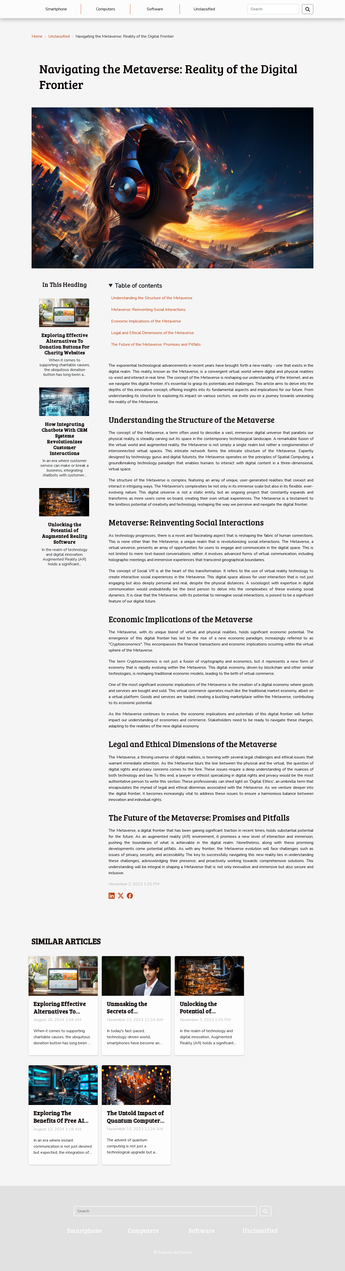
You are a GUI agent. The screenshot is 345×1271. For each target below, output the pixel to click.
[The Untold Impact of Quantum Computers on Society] (136, 1085)
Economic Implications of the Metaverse (146, 321)
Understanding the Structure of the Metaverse (151, 298)
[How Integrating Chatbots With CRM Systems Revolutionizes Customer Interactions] (64, 401)
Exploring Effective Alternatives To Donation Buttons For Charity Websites (64, 344)
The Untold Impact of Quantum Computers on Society (135, 1120)
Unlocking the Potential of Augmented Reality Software (64, 533)
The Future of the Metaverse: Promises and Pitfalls (156, 344)
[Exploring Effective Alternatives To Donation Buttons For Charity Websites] (64, 312)
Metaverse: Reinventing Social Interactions (148, 309)
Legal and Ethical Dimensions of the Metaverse (152, 333)
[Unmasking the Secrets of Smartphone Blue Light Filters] (136, 975)
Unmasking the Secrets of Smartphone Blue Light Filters (130, 1015)
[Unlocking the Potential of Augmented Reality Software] (64, 502)
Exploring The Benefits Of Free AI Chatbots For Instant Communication (61, 1124)
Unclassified (204, 9)
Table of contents (138, 286)
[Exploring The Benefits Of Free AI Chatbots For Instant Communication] (63, 1085)
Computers (105, 9)
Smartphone (56, 9)
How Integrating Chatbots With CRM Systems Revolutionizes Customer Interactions (64, 438)
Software (155, 9)
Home (37, 36)
